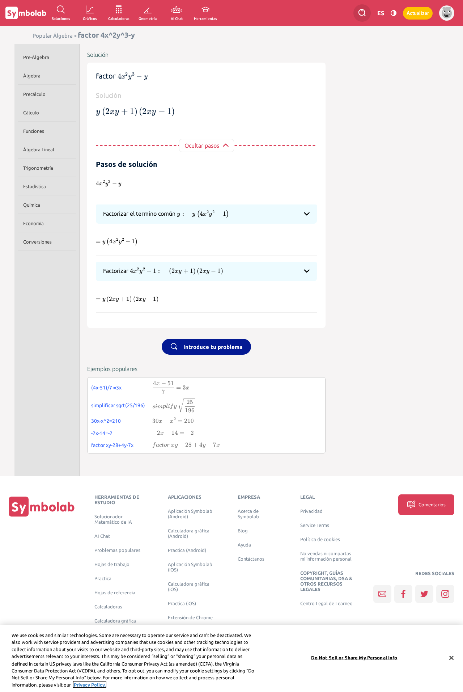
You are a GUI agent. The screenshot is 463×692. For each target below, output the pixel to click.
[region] (231, 658)
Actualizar (418, 13)
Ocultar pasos (201, 145)
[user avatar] (446, 13)
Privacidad (311, 511)
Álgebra (32, 75)
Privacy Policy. (90, 684)
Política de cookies (320, 539)
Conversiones (37, 241)
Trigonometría (38, 167)
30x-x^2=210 (106, 420)
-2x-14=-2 (101, 433)
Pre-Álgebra (36, 57)
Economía (33, 223)
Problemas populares (117, 550)
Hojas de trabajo (111, 564)
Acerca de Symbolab (248, 514)
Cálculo (31, 112)
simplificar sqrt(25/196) (118, 405)
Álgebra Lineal (38, 149)
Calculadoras (108, 606)
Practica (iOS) (182, 603)
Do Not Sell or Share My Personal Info (354, 657)
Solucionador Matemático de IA (113, 519)
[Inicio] (42, 506)
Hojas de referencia (114, 592)
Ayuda (244, 545)
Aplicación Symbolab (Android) (190, 514)
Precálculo (34, 94)
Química (31, 204)
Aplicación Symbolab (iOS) (190, 567)
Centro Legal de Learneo (326, 603)
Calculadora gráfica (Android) (188, 533)
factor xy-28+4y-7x (112, 445)
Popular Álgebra (53, 36)
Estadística (34, 186)
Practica (102, 578)
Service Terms (314, 525)
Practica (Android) (187, 550)
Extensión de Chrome (190, 617)
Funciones (33, 131)
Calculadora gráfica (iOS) (188, 586)
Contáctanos (251, 559)
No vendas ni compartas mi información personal (326, 556)
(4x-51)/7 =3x (106, 387)
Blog (243, 530)
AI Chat (102, 536)
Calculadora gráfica (115, 621)
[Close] (451, 658)
